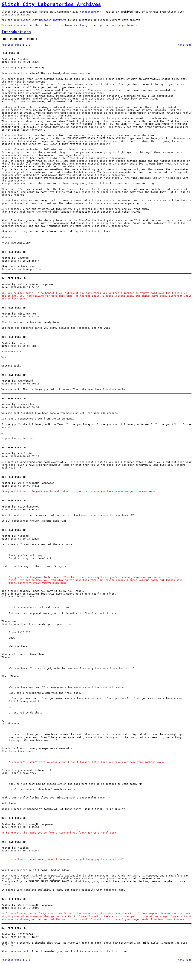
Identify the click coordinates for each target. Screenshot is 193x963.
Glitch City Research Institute (43, 19)
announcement (90, 11)
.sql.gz (97, 25)
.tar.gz (83, 25)
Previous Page (11, 44)
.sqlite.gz (117, 25)
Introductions (16, 32)
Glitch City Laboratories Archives (51, 4)
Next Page (184, 44)
